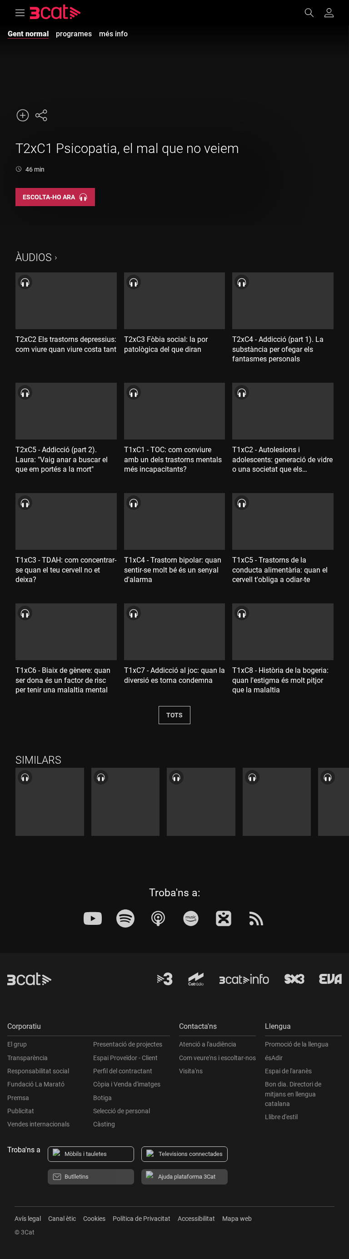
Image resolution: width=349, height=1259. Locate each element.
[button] (88, 1028)
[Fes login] (329, 12)
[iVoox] (223, 918)
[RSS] (256, 918)
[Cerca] (314, 12)
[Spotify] (125, 918)
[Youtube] (93, 918)
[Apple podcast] (158, 918)
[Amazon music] (191, 918)
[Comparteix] (41, 115)
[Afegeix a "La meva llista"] (22, 115)
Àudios (33, 258)
